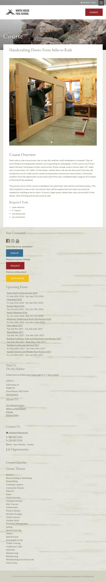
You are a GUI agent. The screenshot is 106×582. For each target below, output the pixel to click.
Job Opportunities (17, 449)
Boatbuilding (12, 481)
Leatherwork (12, 507)
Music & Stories (13, 510)
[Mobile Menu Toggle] (101, 3)
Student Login (89, 2)
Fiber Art (10, 491)
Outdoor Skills (12, 520)
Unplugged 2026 (14, 299)
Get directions (12, 394)
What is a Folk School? (16, 408)
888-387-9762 (15, 437)
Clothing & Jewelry (14, 484)
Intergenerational (14, 501)
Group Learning (13, 497)
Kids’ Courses (12, 504)
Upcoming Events (17, 287)
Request (15, 265)
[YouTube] (17, 240)
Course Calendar (16, 462)
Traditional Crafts (14, 546)
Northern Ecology (14, 514)
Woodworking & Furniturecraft (20, 559)
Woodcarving (12, 553)
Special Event (12, 536)
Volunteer (10, 549)
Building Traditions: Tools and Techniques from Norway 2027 (34, 338)
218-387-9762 (15, 440)
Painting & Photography (17, 523)
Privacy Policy (12, 415)
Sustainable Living (14, 540)
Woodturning (12, 556)
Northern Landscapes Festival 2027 (23, 345)
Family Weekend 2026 (17, 312)
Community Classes (15, 488)
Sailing (9, 527)
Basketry (10, 474)
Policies (9, 412)
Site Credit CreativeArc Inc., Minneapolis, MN (67, 576)
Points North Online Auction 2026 (22, 293)
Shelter (9, 533)
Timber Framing (13, 543)
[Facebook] (8, 240)
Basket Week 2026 (15, 306)
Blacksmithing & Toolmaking (19, 478)
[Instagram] (12, 240)
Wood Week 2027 (15, 332)
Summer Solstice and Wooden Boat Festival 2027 (29, 351)
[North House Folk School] (17, 12)
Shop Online (17, 278)
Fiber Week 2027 (15, 325)
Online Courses (13, 517)
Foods (8, 494)
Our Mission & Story (15, 405)
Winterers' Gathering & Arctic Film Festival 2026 (29, 319)
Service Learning (13, 530)
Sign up (15, 253)
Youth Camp (11, 563)
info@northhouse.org (18, 432)
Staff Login (90, 576)
